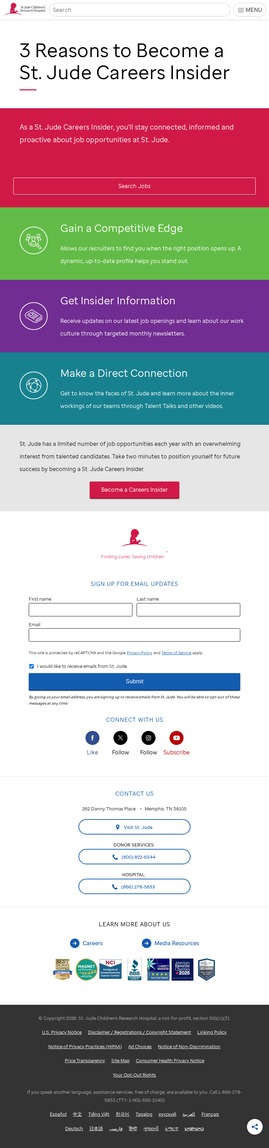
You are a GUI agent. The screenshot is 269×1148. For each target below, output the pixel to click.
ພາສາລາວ (194, 1128)
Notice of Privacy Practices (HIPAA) (85, 1046)
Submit (134, 681)
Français (210, 1114)
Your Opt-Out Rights (134, 1075)
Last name (148, 599)
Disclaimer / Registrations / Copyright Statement (139, 1032)
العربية (188, 1114)
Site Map (120, 1060)
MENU (254, 10)
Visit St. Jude (138, 827)
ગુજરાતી (151, 1128)
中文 (77, 1114)
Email (34, 624)
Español (58, 1114)
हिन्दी (133, 1128)
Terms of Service (176, 652)
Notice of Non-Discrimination (189, 1046)
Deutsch (74, 1128)
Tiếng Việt (98, 1114)
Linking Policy (212, 1032)
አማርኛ (171, 1128)
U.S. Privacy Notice (62, 1032)
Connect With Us (134, 720)
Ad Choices (140, 1046)
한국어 (122, 1114)
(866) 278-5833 (137, 887)
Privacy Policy (139, 652)
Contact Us (134, 793)
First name (40, 599)
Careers (93, 943)
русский (167, 1114)
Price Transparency (85, 1060)
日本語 (96, 1128)
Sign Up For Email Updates (134, 584)
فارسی (116, 1128)
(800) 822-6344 (137, 857)
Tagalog (144, 1114)
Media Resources (176, 943)
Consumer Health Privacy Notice (170, 1060)
